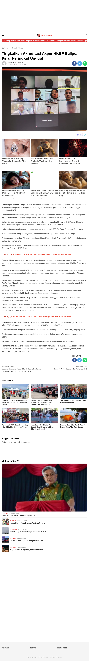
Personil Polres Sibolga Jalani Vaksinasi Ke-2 (70, 367)
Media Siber (62, 648)
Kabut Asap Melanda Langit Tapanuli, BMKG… (29, 532)
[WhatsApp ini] (85, 63)
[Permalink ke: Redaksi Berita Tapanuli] (4, 63)
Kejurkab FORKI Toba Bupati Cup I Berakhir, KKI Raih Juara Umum (15, 426)
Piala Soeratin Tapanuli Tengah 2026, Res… (27, 541)
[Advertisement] (44, 16)
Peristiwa (13, 529)
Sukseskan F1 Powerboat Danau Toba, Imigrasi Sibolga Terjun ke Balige (14, 402)
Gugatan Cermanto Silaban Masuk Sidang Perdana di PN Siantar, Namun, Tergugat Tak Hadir (21, 368)
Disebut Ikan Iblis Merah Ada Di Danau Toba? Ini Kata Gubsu (72, 426)
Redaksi (33, 648)
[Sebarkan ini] (74, 63)
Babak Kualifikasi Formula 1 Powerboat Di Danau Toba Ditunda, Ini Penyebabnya (42, 402)
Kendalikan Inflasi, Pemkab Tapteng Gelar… (27, 523)
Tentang (5, 648)
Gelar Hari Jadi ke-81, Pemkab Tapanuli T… (19, 515)
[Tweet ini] (79, 63)
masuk (13, 442)
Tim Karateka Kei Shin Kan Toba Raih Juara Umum (73, 401)
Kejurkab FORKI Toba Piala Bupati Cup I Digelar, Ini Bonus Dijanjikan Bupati (43, 427)
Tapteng (5, 513)
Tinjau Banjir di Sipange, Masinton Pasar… (27, 549)
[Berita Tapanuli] (44, 35)
